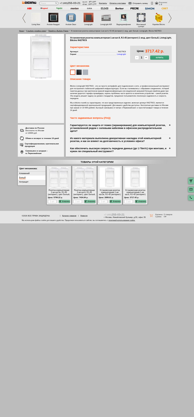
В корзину (66, 201)
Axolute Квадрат (53, 24)
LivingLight (88, 24)
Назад (21, 31)
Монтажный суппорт (141, 25)
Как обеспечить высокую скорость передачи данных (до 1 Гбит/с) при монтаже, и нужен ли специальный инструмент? (118, 150)
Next (170, 18)
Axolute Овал (71, 24)
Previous (24, 18)
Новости (83, 216)
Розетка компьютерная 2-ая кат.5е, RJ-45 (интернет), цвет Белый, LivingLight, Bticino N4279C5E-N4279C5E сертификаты (59, 195)
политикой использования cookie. (121, 220)
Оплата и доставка (118, 3)
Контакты (103, 3)
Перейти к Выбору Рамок (58, 31)
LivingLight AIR (106, 24)
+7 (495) (70, 3)
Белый (22, 177)
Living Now (36, 24)
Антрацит (23, 182)
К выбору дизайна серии (36, 31)
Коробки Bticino (159, 24)
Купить (159, 58)
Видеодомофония (124, 24)
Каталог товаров (69, 216)
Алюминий (24, 173)
